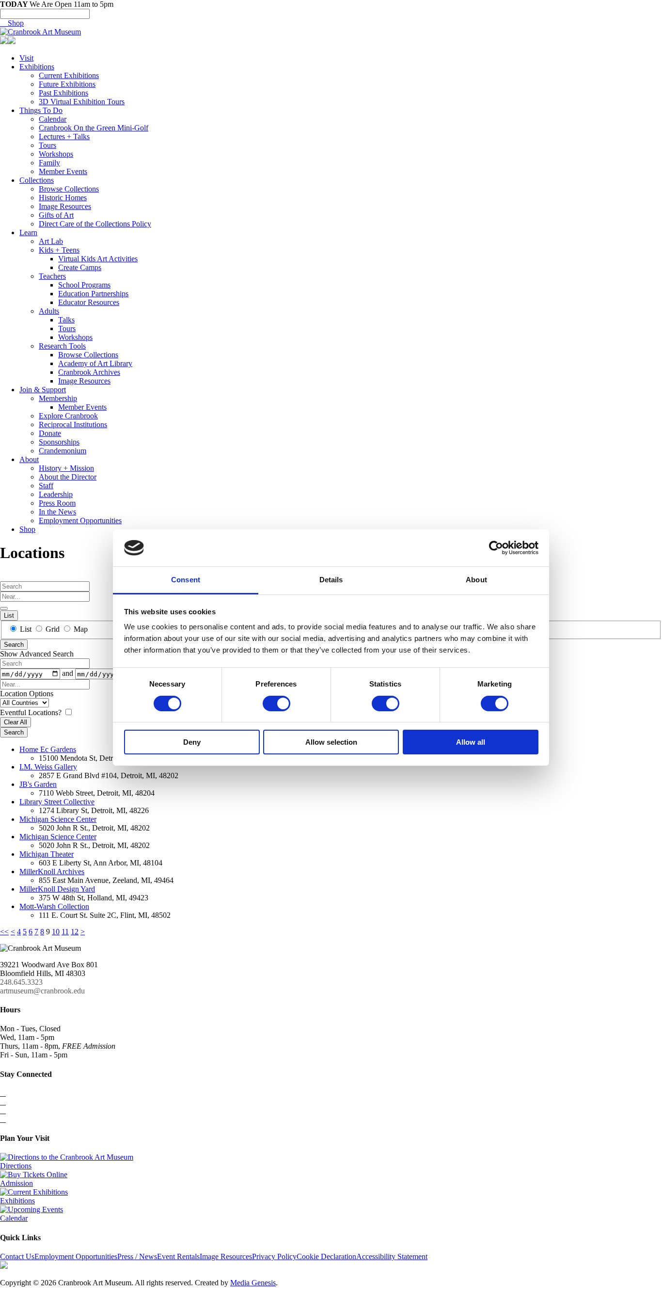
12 (75, 931)
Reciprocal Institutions (73, 424)
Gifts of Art (56, 215)
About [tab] (476, 580)
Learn (28, 232)
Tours (47, 145)
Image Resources (65, 206)
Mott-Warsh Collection (54, 906)
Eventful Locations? (31, 712)
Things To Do (41, 110)
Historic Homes (63, 197)
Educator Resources (88, 302)
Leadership (56, 494)
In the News (57, 512)
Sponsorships (59, 442)
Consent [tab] (185, 580)
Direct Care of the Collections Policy (95, 224)
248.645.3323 (21, 982)
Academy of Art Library (95, 363)
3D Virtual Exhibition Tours (82, 101)
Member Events (63, 171)
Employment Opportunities (80, 520)
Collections (36, 180)
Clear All (15, 722)
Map (80, 629)
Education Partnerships (93, 293)
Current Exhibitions (69, 75)
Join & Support (42, 389)
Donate (50, 433)
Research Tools (62, 346)
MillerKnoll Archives (51, 871)
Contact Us (17, 1256)
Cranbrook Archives (89, 372)
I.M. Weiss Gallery (48, 767)
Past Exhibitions (63, 93)
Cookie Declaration (326, 1256)
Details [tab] (331, 580)
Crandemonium (62, 451)
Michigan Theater (46, 854)
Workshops (56, 154)
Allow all (470, 742)
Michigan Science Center (57, 819)
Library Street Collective (57, 802)
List (9, 615)
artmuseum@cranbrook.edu (42, 991)
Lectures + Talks (64, 136)
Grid (53, 629)
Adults (49, 311)
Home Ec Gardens (47, 749)
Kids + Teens (59, 250)
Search (14, 644)
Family (49, 163)
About (29, 459)
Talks (66, 320)
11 (65, 931)
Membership (58, 398)
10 (56, 931)
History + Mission (66, 468)
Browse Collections (69, 189)
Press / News (137, 1256)
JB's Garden (38, 784)
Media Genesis (253, 1283)
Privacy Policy (274, 1256)
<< (4, 931)
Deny (192, 742)
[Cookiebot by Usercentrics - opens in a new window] (496, 548)
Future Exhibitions (67, 84)
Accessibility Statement (391, 1256)
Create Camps (79, 267)
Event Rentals (178, 1256)
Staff (46, 485)
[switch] (276, 703)
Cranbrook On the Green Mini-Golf (93, 128)
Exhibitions (36, 67)
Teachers (52, 276)
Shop (12, 23)
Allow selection (331, 742)
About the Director (67, 477)
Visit (26, 58)
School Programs (84, 285)
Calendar (52, 119)
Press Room (57, 503)
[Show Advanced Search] (4, 608)
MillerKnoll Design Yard (57, 889)
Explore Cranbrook (68, 416)
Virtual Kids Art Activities (98, 259)
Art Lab (51, 241)
